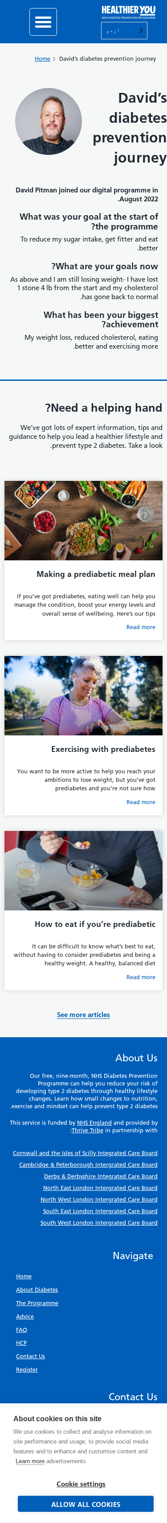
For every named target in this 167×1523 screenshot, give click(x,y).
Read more (140, 627)
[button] (43, 22)
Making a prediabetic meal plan (96, 574)
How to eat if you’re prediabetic (95, 924)
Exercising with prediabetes (103, 749)
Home (42, 58)
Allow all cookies (85, 1504)
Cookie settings (81, 1484)
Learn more (30, 1461)
